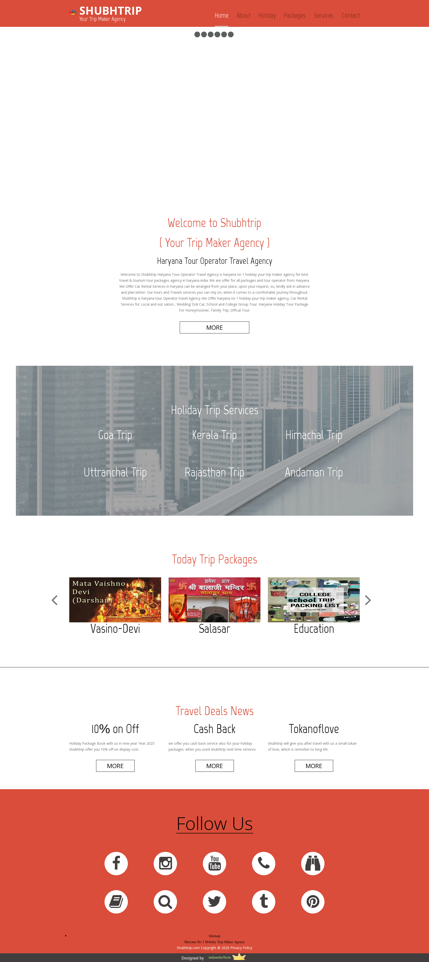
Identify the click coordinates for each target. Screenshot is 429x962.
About (243, 15)
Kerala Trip (214, 434)
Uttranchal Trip (115, 472)
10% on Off (115, 728)
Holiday (267, 15)
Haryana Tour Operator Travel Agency (214, 260)
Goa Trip (115, 434)
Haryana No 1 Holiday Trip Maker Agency (214, 941)
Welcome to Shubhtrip (214, 222)
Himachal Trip (314, 434)
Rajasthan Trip (214, 472)
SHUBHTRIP (110, 10)
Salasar (214, 628)
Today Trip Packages (214, 559)
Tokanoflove (314, 728)
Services (323, 15)
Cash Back (214, 728)
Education (314, 628)
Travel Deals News (215, 710)
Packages (295, 15)
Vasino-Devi (115, 628)
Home (221, 15)
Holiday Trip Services (214, 409)
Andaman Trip (314, 472)
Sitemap (214, 935)
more (214, 327)
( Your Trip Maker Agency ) (214, 242)
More (115, 766)
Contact (351, 15)
